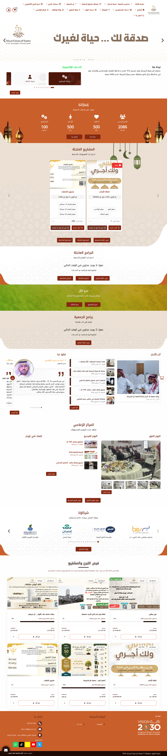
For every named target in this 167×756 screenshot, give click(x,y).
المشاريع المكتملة (65, 240)
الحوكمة (104, 9)
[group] (130, 460)
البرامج (139, 9)
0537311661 (31, 723)
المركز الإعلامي (41, 9)
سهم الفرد (111, 209)
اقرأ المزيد (74, 407)
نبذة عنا (93, 136)
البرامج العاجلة (84, 278)
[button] (5, 40)
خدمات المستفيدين (122, 9)
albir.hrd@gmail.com (28, 729)
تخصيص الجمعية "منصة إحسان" (118, 4)
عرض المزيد (15, 92)
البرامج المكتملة (65, 278)
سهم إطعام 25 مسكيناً (68, 209)
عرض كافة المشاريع (102, 240)
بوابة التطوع (73, 9)
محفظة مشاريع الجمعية (90, 4)
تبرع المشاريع (92, 304)
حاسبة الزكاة (139, 4)
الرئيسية (99, 724)
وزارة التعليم (83, 549)
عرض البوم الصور (93, 500)
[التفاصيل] (116, 636)
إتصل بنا (74, 136)
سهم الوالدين (99, 209)
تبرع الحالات (74, 304)
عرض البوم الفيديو (74, 500)
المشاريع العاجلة (83, 240)
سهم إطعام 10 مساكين (67, 204)
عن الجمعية (70, 4)
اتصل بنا (139, 15)
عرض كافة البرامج (102, 278)
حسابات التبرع (53, 4)
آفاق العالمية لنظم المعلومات (15, 753)
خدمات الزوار (89, 9)
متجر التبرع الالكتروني (32, 4)
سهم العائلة (104, 214)
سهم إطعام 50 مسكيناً (68, 214)
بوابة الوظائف (56, 9)
